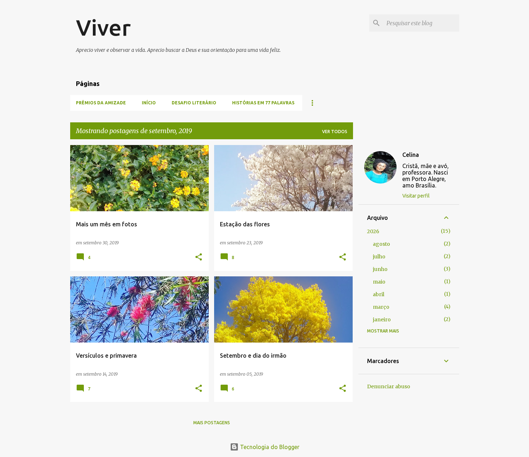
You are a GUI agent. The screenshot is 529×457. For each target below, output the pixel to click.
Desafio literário (194, 102)
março (381, 307)
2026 (373, 231)
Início (149, 102)
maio (379, 282)
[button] (198, 257)
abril (378, 294)
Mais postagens (211, 422)
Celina (410, 154)
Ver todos (334, 131)
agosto (381, 244)
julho (379, 256)
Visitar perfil (416, 196)
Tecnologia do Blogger (269, 447)
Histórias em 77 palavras (263, 102)
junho (380, 269)
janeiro (382, 319)
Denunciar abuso (388, 386)
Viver (103, 27)
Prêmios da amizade (101, 102)
